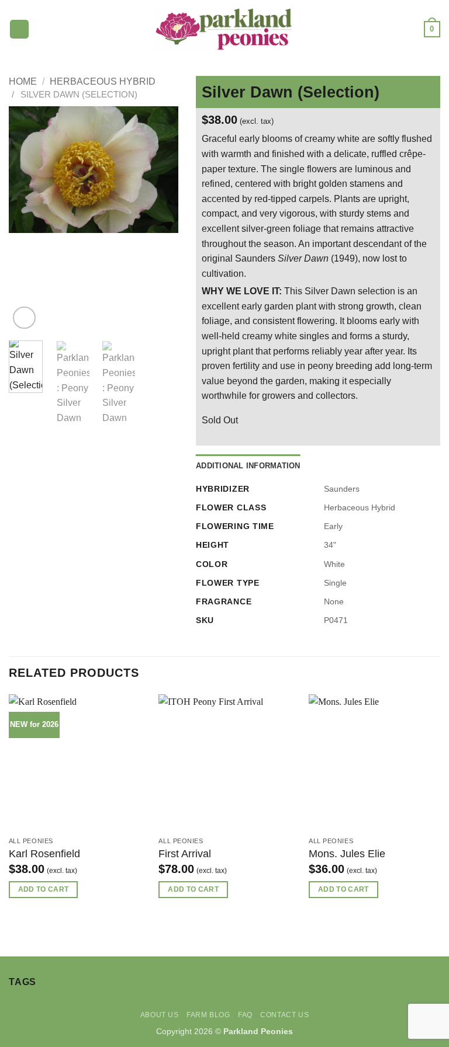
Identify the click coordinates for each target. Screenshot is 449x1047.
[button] (19, 29)
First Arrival (184, 854)
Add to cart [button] (43, 889)
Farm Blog (208, 1015)
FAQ (245, 1015)
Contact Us (284, 1015)
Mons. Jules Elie (347, 854)
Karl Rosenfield (44, 854)
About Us (159, 1015)
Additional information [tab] (248, 465)
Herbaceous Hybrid (103, 81)
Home (23, 81)
